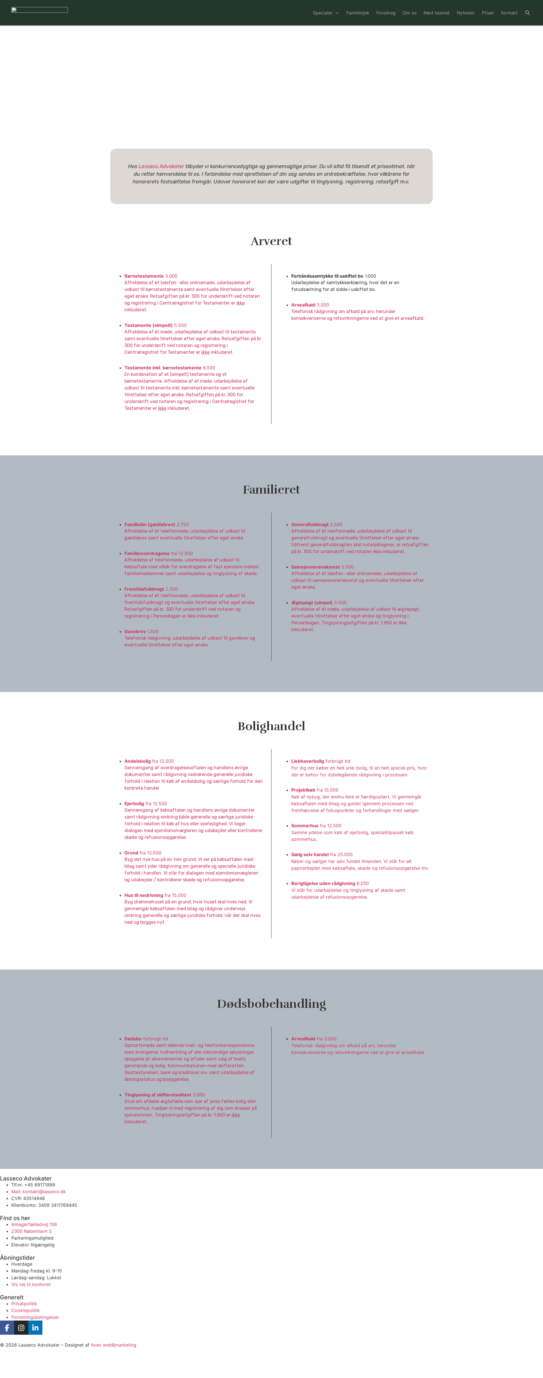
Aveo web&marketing (113, 1345)
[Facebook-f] (7, 1328)
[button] (527, 12)
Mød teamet (437, 13)
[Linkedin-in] (35, 1328)
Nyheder (466, 13)
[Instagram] (21, 1328)
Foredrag (386, 13)
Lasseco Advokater (161, 166)
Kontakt (509, 13)
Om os (410, 13)
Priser (488, 13)
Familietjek (357, 13)
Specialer (323, 13)
